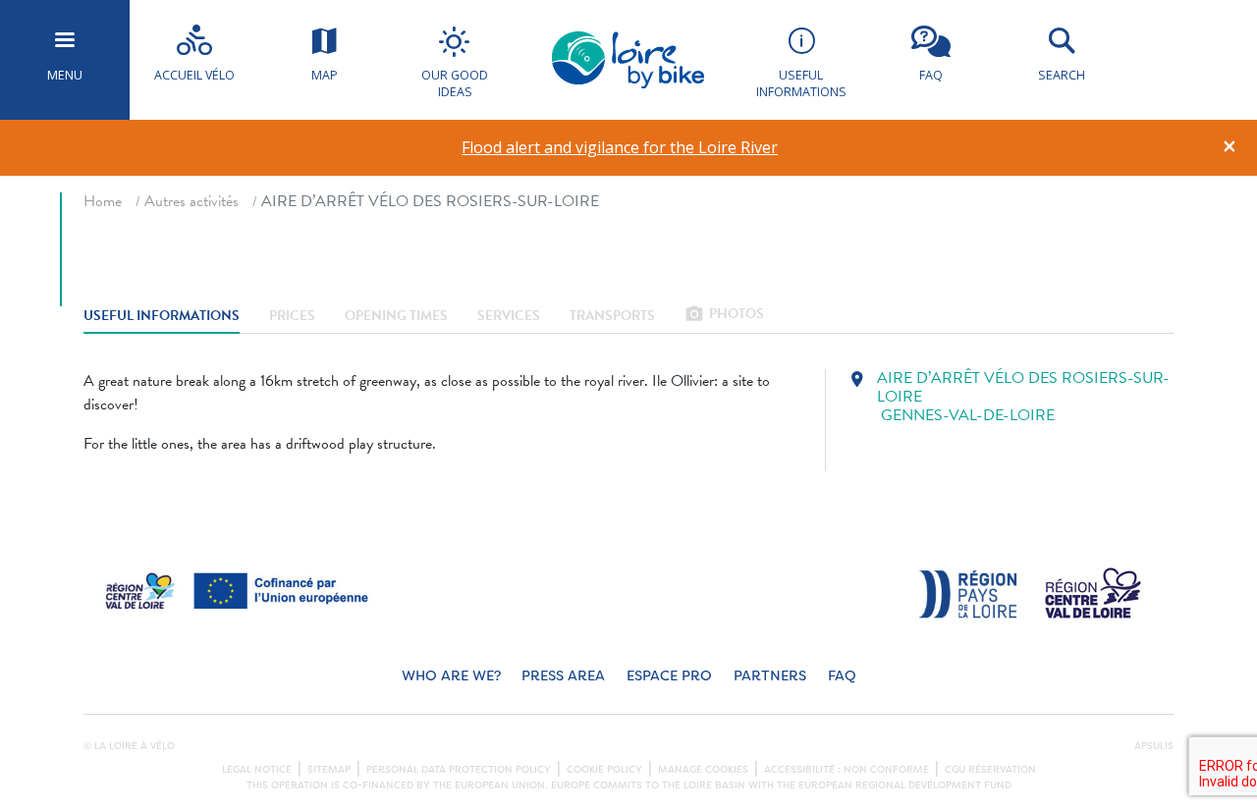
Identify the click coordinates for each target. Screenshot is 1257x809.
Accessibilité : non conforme (846, 770)
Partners (770, 676)
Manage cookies (703, 770)
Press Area (563, 676)
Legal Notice (257, 770)
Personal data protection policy (458, 770)
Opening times (396, 315)
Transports (612, 315)
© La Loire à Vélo (129, 746)
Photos (724, 315)
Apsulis (1154, 746)
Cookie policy (604, 770)
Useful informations (161, 315)
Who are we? (451, 676)
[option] (620, 147)
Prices (292, 315)
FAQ (842, 676)
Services (508, 315)
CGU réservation (990, 770)
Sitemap (329, 770)
